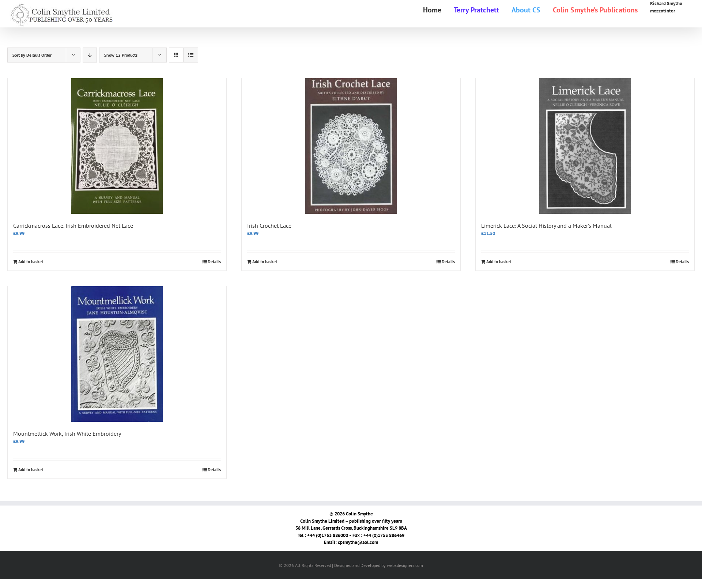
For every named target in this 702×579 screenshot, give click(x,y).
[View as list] (191, 55)
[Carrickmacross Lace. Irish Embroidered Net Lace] (117, 146)
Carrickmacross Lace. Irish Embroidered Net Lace (73, 225)
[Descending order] (90, 55)
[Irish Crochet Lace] (351, 146)
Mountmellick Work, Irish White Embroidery (67, 433)
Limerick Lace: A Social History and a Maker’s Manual (546, 225)
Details (214, 261)
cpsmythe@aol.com (358, 542)
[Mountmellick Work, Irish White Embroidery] (117, 354)
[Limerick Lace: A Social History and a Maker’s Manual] (585, 146)
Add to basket (30, 261)
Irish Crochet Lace (269, 225)
